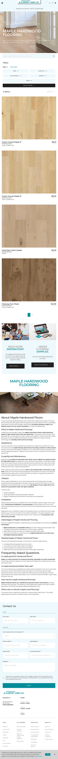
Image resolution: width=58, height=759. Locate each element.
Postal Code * (6, 651)
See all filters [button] (27, 85)
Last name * (33, 616)
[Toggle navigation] (2, 3)
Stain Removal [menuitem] (35, 726)
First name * (6, 616)
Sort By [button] (49, 91)
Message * (5, 661)
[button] (49, 3)
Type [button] (14, 71)
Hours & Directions (8, 704)
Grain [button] (28, 80)
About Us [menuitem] (47, 726)
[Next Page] (32, 315)
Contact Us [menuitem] (48, 732)
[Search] (53, 56)
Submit (29, 685)
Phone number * (7, 641)
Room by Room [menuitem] (49, 729)
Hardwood (21, 22)
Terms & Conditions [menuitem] (48, 735)
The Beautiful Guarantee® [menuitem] (34, 735)
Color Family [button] (14, 75)
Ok (47, 754)
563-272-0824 (39, 8)
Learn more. (38, 756)
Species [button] (41, 75)
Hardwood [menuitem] (5, 732)
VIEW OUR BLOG (14, 366)
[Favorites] (52, 3)
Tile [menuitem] (4, 740)
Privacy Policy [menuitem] (48, 739)
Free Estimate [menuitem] (6, 743)
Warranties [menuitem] (34, 739)
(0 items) (55, 2)
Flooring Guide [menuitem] (35, 732)
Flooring (13, 22)
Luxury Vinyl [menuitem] (6, 729)
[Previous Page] (25, 315)
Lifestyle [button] (41, 71)
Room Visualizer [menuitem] (21, 726)
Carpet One (6, 22)
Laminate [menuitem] (5, 737)
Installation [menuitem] (34, 742)
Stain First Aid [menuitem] (34, 729)
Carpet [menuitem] (4, 735)
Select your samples (41, 364)
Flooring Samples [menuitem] (19, 730)
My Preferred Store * (35, 651)
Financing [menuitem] (5, 746)
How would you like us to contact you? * (13, 632)
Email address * (34, 641)
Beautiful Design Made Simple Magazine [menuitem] (20, 736)
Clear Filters (13, 67)
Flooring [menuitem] (5, 726)
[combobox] (27, 56)
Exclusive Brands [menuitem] (33, 745)
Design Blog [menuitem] (20, 741)
